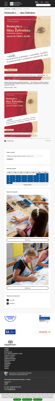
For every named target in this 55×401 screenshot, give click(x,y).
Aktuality (14, 8)
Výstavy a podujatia (9, 356)
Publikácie (7, 365)
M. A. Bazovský (8, 352)
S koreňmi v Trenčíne (9, 355)
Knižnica (6, 368)
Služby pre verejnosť (9, 360)
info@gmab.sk (11, 389)
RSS (42, 2)
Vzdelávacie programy (10, 358)
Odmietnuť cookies (27, 399)
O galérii (6, 350)
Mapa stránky (37, 2)
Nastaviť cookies (38, 399)
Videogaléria (7, 363)
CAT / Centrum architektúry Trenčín (13, 353)
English (47, 2)
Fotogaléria (7, 361)
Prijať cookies (17, 399)
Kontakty (6, 366)
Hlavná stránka (7, 8)
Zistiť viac (27, 240)
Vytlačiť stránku (10, 140)
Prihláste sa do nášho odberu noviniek (16, 156)
